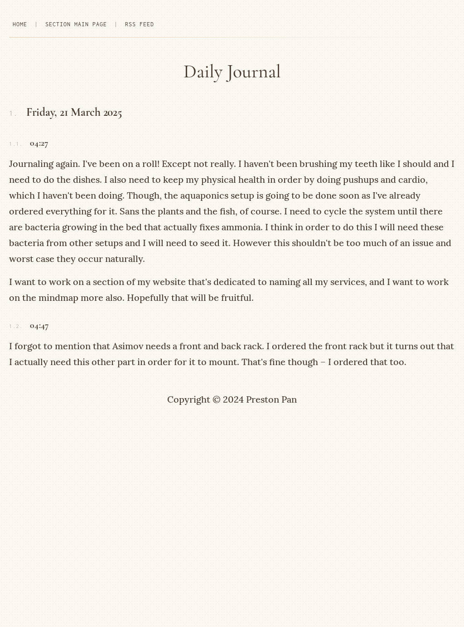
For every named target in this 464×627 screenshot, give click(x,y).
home (20, 24)
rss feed (139, 24)
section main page (76, 24)
